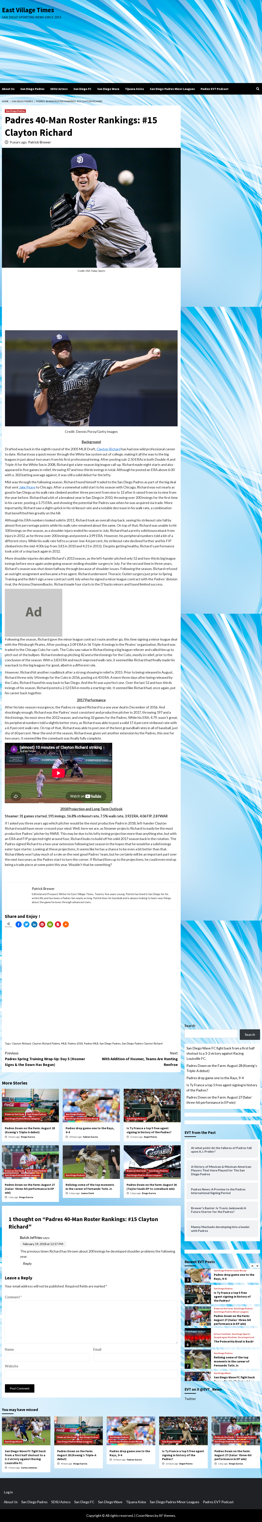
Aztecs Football (222, 1311)
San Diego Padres (32, 89)
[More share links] (66, 924)
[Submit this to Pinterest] (42, 924)
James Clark (87, 1193)
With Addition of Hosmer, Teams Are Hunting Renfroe (140, 1059)
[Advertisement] (131, 54)
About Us (8, 89)
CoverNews (145, 1515)
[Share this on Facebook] (19, 924)
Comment (13, 1297)
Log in (8, 1492)
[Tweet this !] (26, 924)
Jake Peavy (27, 487)
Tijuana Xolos (134, 89)
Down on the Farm (14, 1114)
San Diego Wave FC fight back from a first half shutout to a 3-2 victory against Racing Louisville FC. (220, 1053)
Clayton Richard (109, 449)
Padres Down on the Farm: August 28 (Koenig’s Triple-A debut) (30, 1130)
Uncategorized (246, 1315)
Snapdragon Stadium (225, 1315)
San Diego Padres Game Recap (82, 1118)
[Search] (257, 88)
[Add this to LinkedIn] (34, 924)
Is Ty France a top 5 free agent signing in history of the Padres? (149, 1130)
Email (97, 1349)
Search (190, 1026)
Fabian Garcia (90, 1136)
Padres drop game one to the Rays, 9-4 (215, 1078)
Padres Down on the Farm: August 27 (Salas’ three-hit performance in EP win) (30, 1189)
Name (9, 1349)
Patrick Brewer (39, 142)
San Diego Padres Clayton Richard (142, 1043)
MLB (64, 1043)
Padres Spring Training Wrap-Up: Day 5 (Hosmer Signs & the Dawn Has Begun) (45, 1059)
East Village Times (28, 10)
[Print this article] (50, 924)
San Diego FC (82, 89)
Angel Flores (150, 1136)
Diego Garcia (28, 1136)
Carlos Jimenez (29, 1467)
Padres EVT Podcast (214, 89)
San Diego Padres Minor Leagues (172, 89)
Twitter (190, 1399)
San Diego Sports (241, 1311)
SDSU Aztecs (59, 89)
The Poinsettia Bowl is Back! (234, 1319)
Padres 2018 (75, 1043)
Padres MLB (91, 1043)
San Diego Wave (108, 89)
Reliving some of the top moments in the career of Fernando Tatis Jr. (90, 1187)
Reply (27, 1263)
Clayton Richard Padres (46, 1043)
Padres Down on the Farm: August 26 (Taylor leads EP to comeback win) (152, 1187)
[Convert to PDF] (58, 924)
